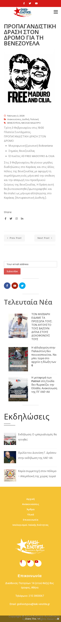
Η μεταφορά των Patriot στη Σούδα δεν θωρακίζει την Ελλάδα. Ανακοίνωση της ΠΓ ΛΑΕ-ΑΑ (44, 385)
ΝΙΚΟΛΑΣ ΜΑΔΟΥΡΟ (31, 122)
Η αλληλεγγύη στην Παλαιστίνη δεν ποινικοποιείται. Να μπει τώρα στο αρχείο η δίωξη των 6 (43, 356)
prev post (15, 238)
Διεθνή (25, 119)
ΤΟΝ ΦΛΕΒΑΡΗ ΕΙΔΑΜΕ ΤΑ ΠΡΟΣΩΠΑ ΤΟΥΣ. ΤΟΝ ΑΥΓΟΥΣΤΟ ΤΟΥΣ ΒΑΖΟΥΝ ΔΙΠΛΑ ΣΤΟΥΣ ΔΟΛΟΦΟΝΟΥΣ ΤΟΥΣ (41, 326)
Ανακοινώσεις (14, 119)
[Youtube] (36, 3)
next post (44, 238)
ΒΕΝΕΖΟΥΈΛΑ (13, 122)
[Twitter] (30, 3)
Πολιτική (34, 119)
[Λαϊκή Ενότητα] (22, 12)
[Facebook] (24, 3)
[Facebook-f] (23, 563)
